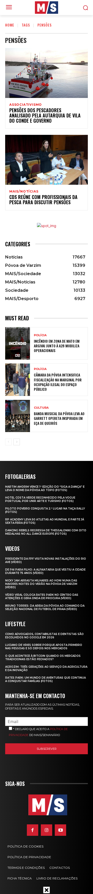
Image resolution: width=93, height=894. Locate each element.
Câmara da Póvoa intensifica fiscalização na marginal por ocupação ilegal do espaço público (58, 382)
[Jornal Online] (46, 7)
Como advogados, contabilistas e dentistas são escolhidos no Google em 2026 (44, 635)
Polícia (40, 335)
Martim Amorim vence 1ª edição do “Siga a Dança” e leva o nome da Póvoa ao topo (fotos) (44, 488)
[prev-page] (8, 442)
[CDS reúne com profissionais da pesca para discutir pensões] (46, 160)
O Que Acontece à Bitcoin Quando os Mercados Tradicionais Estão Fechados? (43, 657)
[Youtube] (60, 830)
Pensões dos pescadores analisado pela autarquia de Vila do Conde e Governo (45, 115)
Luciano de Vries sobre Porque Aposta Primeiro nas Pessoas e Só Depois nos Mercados (43, 646)
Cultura (41, 407)
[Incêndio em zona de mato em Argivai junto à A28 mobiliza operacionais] (17, 343)
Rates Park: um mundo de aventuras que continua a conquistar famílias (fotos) (45, 679)
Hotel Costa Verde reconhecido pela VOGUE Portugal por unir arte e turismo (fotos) (40, 499)
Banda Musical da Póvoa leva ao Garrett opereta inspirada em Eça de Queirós (59, 418)
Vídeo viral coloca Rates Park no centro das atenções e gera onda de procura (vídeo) (41, 596)
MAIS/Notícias (23, 191)
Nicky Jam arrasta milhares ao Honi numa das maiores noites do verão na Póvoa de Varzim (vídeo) (41, 584)
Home (9, 25)
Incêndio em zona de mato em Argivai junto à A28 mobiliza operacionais (57, 345)
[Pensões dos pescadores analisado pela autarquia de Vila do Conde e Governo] (46, 73)
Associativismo (25, 104)
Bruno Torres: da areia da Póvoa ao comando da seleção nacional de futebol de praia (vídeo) (44, 607)
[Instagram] (46, 830)
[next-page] (16, 442)
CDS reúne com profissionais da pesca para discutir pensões (43, 200)
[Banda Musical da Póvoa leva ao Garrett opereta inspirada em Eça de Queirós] (17, 416)
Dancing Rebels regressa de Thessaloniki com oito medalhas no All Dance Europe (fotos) (45, 532)
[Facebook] (32, 830)
